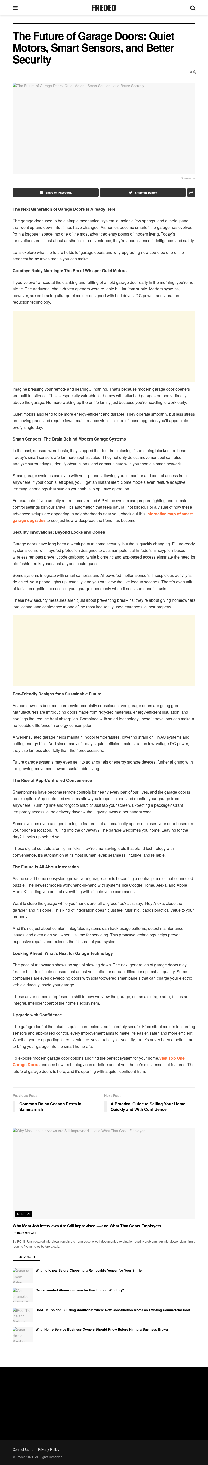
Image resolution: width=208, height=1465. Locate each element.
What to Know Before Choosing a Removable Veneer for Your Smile (89, 1270)
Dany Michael (26, 1233)
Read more (27, 1256)
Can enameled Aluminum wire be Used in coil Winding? (80, 1289)
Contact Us (21, 1449)
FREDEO (104, 8)
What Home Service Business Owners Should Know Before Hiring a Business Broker (102, 1329)
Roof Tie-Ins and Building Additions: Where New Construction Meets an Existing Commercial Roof (113, 1309)
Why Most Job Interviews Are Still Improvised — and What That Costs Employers (87, 1226)
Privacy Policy (48, 1449)
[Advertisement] (104, 346)
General (24, 1214)
